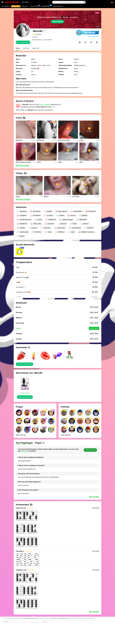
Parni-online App (58, 6)
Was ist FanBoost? (93, 36)
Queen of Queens (44, 104)
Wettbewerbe (45, 6)
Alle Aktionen (34, 6)
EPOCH (53, 618)
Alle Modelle (6, 6)
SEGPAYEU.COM (64, 618)
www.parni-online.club (31, 618)
